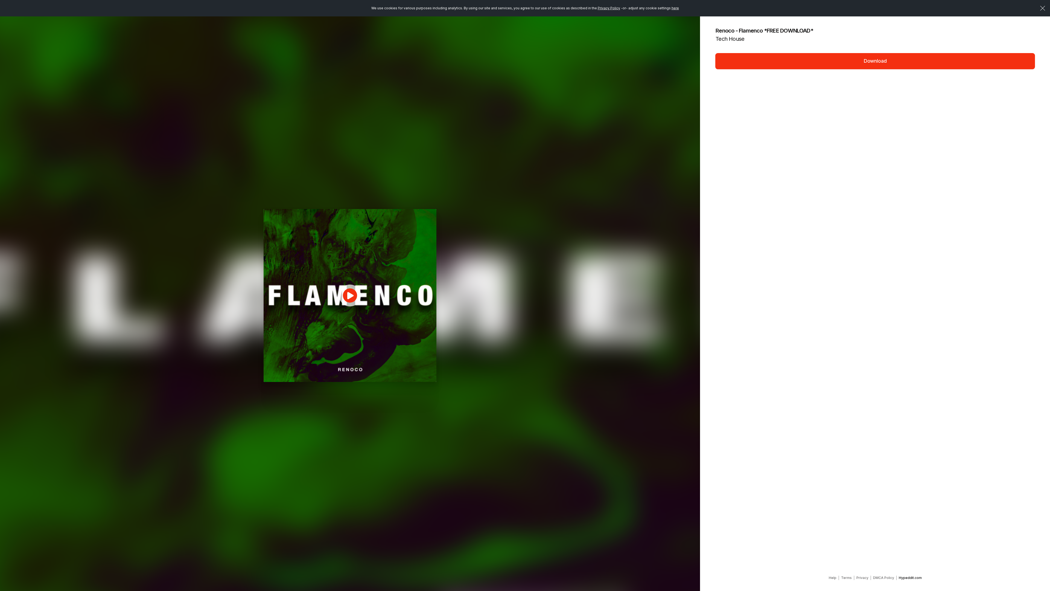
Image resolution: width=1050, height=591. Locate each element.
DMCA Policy (883, 578)
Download (875, 61)
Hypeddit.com (910, 578)
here (675, 8)
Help (832, 578)
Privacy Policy (609, 8)
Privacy (862, 578)
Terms (846, 578)
